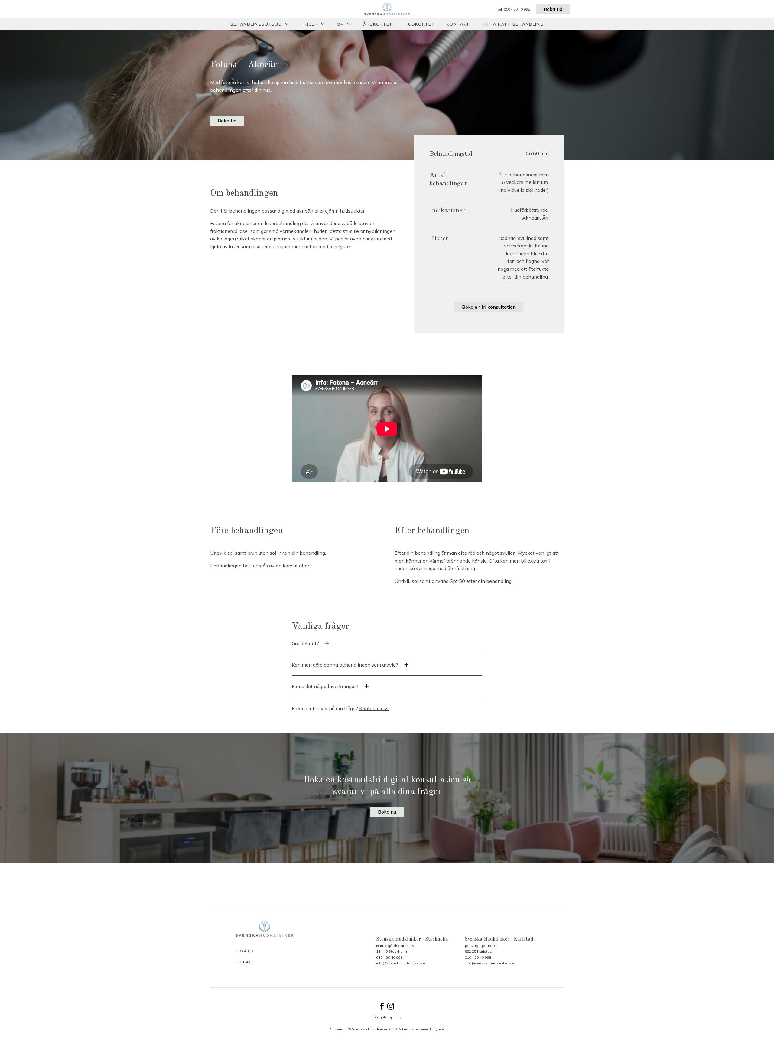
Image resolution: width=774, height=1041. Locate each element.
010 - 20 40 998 (389, 957)
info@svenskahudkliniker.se (400, 963)
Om (340, 24)
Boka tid (553, 9)
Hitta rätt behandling (513, 24)
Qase (439, 1029)
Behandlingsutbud (256, 24)
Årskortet (377, 24)
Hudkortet (419, 24)
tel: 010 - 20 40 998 (513, 9)
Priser (309, 24)
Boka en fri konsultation (489, 307)
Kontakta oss (374, 708)
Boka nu (387, 812)
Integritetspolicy (387, 1017)
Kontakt (458, 24)
